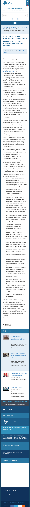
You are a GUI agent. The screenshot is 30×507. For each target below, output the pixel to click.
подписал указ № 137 (9, 71)
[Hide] (24, 506)
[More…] (22, 506)
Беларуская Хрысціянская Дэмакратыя (15, 9)
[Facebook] (12, 506)
